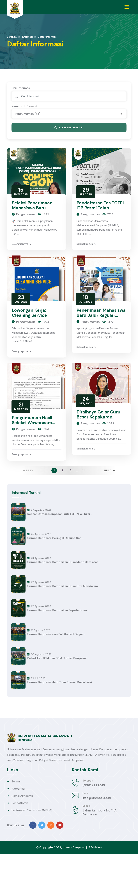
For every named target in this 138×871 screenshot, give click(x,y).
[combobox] (69, 114)
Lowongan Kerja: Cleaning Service (29, 312)
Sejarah (16, 781)
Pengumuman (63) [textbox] (27, 114)
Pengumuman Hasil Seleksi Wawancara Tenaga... (32, 422)
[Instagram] (50, 825)
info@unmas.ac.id (96, 798)
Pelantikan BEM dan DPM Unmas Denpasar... (58, 658)
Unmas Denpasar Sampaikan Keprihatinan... (58, 610)
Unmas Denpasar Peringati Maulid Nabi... (55, 538)
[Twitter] (41, 825)
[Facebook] (32, 825)
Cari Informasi (21, 88)
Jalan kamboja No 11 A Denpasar (99, 812)
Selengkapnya (20, 243)
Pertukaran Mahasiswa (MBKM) (32, 810)
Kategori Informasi (24, 106)
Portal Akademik (22, 796)
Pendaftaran (20, 803)
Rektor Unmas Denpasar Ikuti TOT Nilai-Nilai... (59, 514)
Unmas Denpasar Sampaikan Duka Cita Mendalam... (63, 586)
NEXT (108, 470)
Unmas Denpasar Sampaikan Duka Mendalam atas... (63, 562)
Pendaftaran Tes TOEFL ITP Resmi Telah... (101, 205)
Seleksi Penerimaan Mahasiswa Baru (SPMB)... (32, 208)
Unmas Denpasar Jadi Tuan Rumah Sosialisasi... (60, 682)
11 (83, 470)
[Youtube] (59, 825)
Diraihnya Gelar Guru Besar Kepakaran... (98, 414)
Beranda (12, 36)
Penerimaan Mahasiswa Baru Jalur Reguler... (101, 312)
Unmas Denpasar (74, 847)
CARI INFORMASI (71, 127)
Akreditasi (18, 788)
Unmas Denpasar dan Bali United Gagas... (56, 634)
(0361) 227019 (93, 785)
